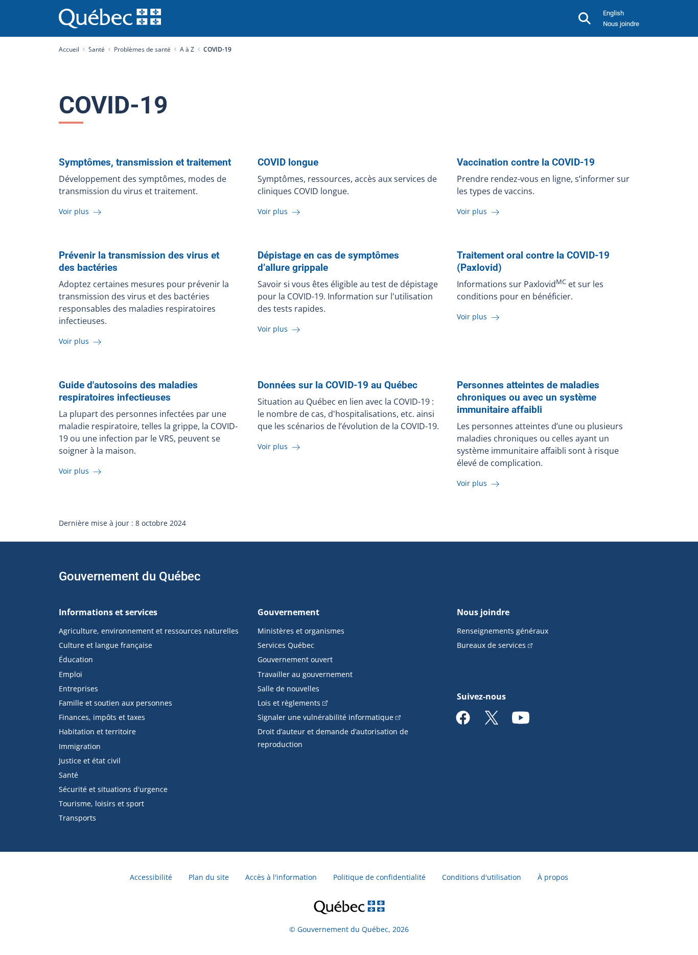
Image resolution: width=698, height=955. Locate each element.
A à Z (187, 49)
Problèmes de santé (142, 49)
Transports (77, 818)
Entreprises (78, 688)
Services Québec (286, 645)
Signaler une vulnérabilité (325, 717)
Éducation (76, 659)
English (613, 13)
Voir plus (75, 211)
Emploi (70, 674)
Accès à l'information (281, 877)
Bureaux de (491, 645)
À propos (553, 877)
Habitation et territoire (97, 731)
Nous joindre (621, 24)
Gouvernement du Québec (130, 576)
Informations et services (108, 612)
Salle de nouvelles (288, 688)
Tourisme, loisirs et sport (101, 803)
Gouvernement (288, 612)
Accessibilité (151, 877)
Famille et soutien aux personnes (115, 703)
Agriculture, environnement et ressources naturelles (149, 631)
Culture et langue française (105, 645)
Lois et (289, 703)
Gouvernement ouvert (295, 659)
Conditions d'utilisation (481, 877)
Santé (96, 49)
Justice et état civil (90, 760)
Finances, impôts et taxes (102, 717)
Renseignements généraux (502, 631)
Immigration (80, 746)
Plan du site (209, 877)
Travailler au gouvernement (305, 674)
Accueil (69, 49)
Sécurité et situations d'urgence (113, 789)
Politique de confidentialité (379, 877)
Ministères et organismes (301, 631)
